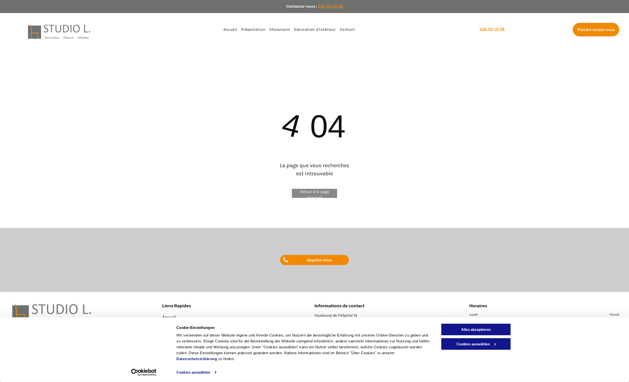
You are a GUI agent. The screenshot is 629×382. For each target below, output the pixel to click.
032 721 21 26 (330, 6)
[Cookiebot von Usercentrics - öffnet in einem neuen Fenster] (143, 372)
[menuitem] (230, 29)
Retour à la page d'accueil (314, 193)
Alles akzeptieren (476, 329)
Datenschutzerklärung (196, 359)
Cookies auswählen (193, 372)
